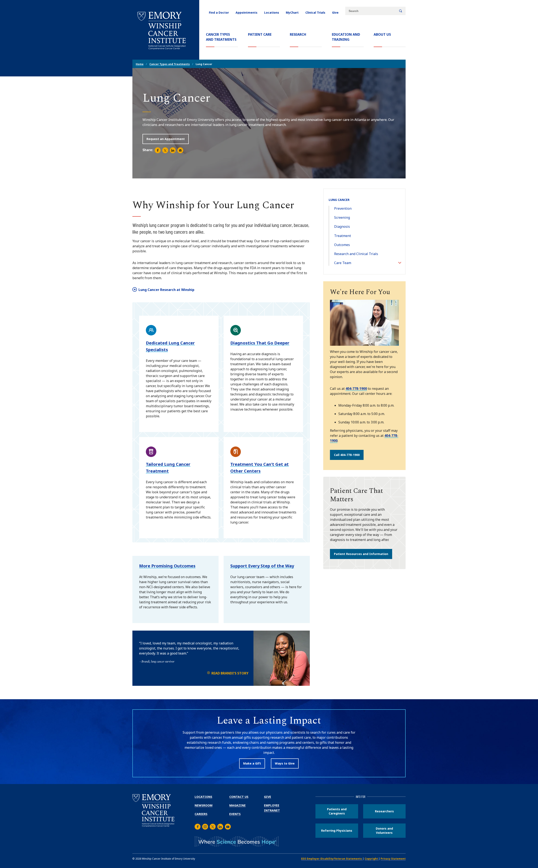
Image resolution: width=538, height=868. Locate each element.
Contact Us (238, 797)
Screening (342, 217)
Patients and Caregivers (337, 811)
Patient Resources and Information (361, 554)
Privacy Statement (393, 858)
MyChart (292, 12)
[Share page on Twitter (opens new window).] (165, 150)
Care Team (342, 263)
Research (298, 34)
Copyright (371, 858)
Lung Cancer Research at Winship (166, 289)
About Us (382, 34)
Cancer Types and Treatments (222, 37)
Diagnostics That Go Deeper (259, 343)
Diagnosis (342, 226)
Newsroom (203, 805)
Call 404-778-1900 (347, 455)
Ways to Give (285, 763)
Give (335, 12)
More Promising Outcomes (167, 566)
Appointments (246, 12)
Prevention (343, 208)
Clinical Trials (315, 12)
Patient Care (260, 34)
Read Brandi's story (229, 673)
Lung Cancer (339, 200)
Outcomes (342, 244)
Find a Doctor (219, 12)
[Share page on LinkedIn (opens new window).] (173, 150)
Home (140, 64)
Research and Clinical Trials (356, 253)
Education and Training (346, 37)
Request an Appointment (165, 139)
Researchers (384, 811)
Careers (201, 814)
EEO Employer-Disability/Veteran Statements (332, 858)
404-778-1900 (356, 388)
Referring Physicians (336, 831)
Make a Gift (252, 763)
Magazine (237, 805)
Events (235, 814)
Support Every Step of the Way (262, 566)
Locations (271, 12)
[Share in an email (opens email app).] (180, 150)
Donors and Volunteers (384, 830)
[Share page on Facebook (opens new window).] (158, 150)
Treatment (342, 235)
